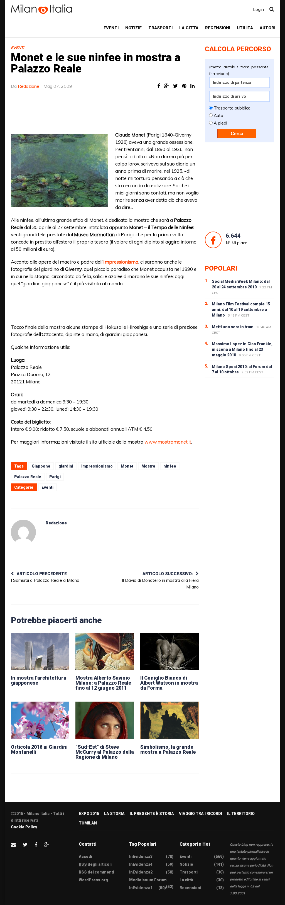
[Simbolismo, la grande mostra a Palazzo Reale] (169, 720)
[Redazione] (23, 532)
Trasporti (160, 27)
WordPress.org (93, 880)
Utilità (245, 27)
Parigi (55, 477)
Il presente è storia (152, 813)
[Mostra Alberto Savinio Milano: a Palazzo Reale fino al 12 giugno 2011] (104, 651)
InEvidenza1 (141, 887)
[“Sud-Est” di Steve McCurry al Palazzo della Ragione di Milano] (104, 720)
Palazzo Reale (27, 477)
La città (188, 27)
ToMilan (88, 823)
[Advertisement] (146, 113)
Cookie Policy (24, 827)
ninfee (169, 466)
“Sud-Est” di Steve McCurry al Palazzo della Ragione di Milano (104, 752)
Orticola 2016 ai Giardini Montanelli (39, 749)
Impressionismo (97, 466)
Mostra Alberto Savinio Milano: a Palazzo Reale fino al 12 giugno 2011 (103, 683)
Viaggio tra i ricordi (200, 813)
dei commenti (96, 872)
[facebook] (36, 845)
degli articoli (95, 864)
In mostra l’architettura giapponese (38, 680)
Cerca (237, 133)
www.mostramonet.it (167, 442)
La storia (114, 813)
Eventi (111, 27)
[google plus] (46, 845)
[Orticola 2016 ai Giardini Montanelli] (40, 720)
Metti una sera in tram (233, 327)
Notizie (133, 27)
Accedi (85, 856)
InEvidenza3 (141, 856)
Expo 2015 (89, 813)
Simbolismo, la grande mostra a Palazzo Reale (168, 749)
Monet (127, 466)
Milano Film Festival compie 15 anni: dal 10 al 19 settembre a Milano (241, 309)
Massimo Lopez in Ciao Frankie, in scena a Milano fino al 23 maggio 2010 (242, 349)
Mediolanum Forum (148, 880)
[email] (13, 845)
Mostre (148, 466)
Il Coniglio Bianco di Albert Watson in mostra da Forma (169, 683)
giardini (65, 466)
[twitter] (25, 845)
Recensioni (217, 27)
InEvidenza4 (141, 864)
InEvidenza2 (141, 872)
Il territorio (241, 813)
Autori (267, 27)
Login (258, 9)
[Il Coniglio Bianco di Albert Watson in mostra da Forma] (169, 651)
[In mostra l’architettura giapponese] (40, 651)
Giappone (41, 466)
